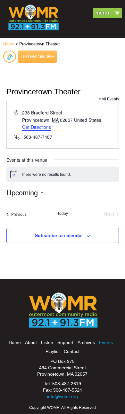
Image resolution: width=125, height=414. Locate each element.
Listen (47, 342)
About (31, 342)
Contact (71, 351)
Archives (86, 342)
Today (62, 213)
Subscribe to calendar (59, 235)
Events (106, 342)
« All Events (109, 99)
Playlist (53, 351)
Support (65, 342)
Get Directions (36, 127)
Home (8, 44)
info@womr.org (62, 396)
